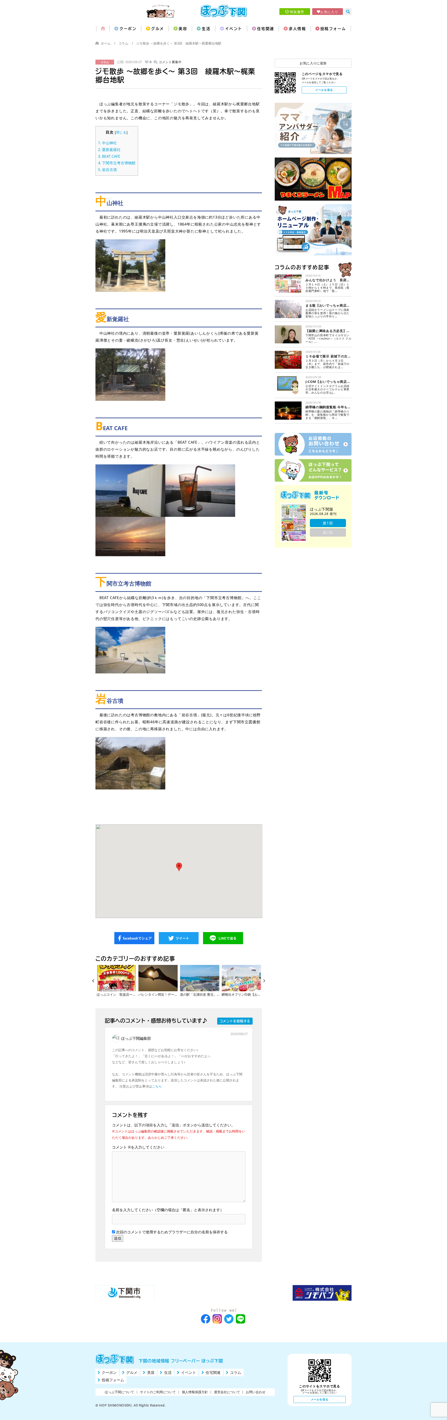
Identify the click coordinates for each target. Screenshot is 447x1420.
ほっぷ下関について (119, 1392)
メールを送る (324, 90)
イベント (233, 29)
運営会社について (227, 1392)
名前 (115, 1209)
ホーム (106, 43)
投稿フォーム (333, 29)
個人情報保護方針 (195, 1392)
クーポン (128, 29)
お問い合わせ (255, 1392)
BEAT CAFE (109, 156)
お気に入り (329, 11)
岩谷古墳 (107, 169)
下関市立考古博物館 (116, 162)
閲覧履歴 (297, 11)
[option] (116, 981)
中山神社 (107, 142)
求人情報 (297, 29)
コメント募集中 (170, 61)
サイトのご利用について (158, 1392)
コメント (121, 1147)
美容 (183, 29)
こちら (157, 1086)
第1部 (328, 523)
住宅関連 (265, 29)
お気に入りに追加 (313, 63)
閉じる (121, 132)
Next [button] (264, 981)
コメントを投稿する (235, 1021)
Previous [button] (93, 981)
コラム (123, 43)
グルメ (157, 29)
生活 (206, 29)
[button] (179, 867)
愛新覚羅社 (109, 149)
